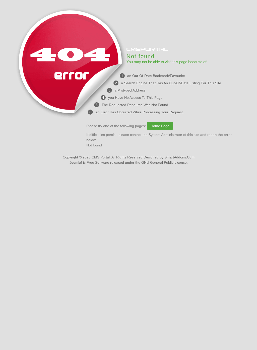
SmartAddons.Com (179, 157)
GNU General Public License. (164, 162)
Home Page (160, 126)
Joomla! (76, 162)
